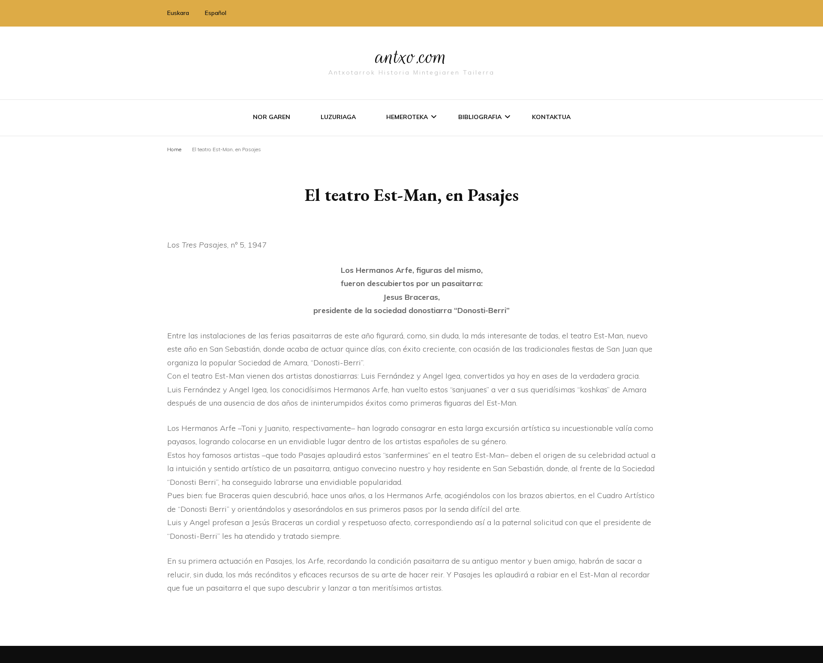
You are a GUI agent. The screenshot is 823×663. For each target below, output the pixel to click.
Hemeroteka (407, 117)
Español (215, 13)
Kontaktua (551, 117)
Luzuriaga (338, 117)
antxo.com (411, 57)
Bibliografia (480, 117)
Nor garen (271, 117)
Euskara (178, 13)
